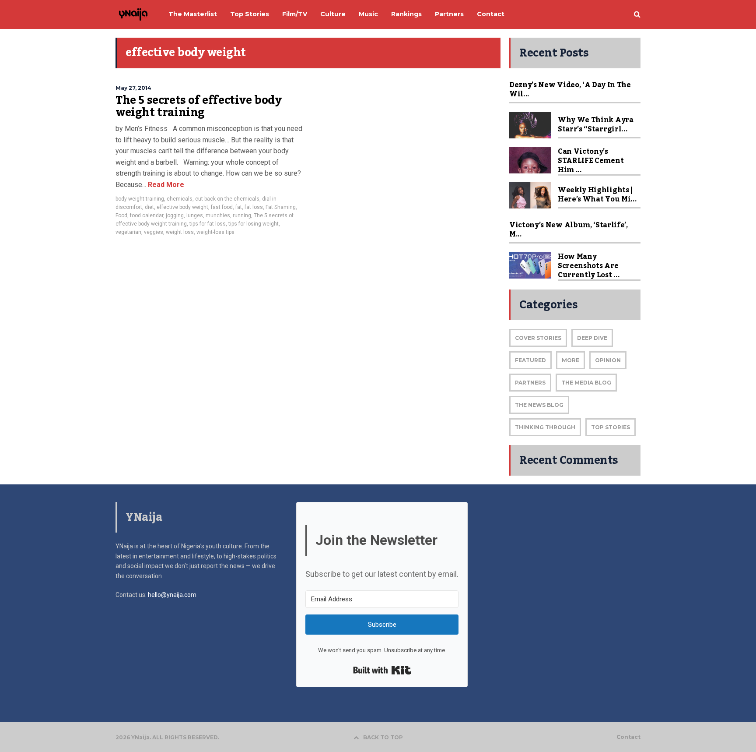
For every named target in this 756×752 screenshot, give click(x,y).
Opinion (608, 360)
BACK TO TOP (383, 737)
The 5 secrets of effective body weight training (199, 106)
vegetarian (128, 232)
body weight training (140, 199)
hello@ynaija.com (172, 594)
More (570, 360)
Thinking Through (545, 427)
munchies (218, 215)
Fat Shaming (281, 207)
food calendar (146, 215)
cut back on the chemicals (227, 199)
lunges (194, 215)
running (242, 215)
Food (121, 215)
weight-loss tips (215, 232)
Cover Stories (538, 338)
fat (238, 207)
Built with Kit (382, 670)
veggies (153, 232)
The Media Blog (586, 382)
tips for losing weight (253, 224)
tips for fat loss (207, 224)
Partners (530, 382)
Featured (530, 360)
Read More (165, 184)
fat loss (254, 207)
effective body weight (182, 207)
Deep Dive (592, 338)
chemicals (179, 199)
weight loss (180, 232)
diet (149, 207)
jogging (175, 215)
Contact (628, 737)
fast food (222, 207)
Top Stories (610, 427)
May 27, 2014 (133, 88)
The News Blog (539, 405)
